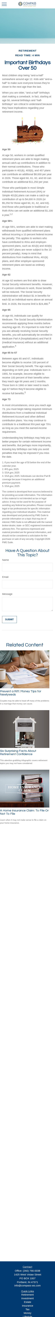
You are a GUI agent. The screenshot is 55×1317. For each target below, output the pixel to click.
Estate (27, 1302)
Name (5, 560)
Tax (27, 1309)
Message (7, 594)
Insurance (27, 1305)
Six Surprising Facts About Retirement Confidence (18, 752)
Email (5, 577)
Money (27, 1313)
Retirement (27, 1294)
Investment (27, 1298)
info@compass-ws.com (27, 1285)
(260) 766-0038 (31, 1270)
